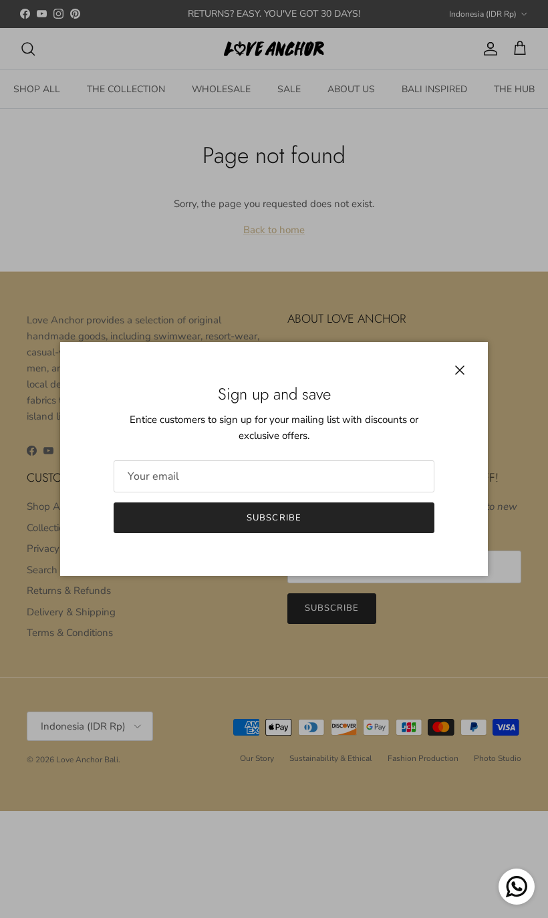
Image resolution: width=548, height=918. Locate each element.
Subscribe (274, 518)
